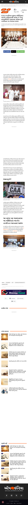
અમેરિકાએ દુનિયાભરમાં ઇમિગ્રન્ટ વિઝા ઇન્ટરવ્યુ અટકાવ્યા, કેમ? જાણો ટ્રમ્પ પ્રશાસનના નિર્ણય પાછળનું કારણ (18, 389)
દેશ (8, 9)
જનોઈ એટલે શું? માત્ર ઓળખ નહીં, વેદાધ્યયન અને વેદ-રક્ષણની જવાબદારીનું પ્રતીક (18, 334)
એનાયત (9, 79)
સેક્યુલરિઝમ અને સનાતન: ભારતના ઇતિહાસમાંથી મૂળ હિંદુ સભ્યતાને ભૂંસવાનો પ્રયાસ (17, 380)
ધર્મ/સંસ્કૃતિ (3, 460)
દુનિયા (4, 9)
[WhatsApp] (21, 496)
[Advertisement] (14, 141)
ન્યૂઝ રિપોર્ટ (6, 4)
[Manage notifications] (3, 502)
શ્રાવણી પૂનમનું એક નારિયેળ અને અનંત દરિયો (17, 361)
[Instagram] (12, 496)
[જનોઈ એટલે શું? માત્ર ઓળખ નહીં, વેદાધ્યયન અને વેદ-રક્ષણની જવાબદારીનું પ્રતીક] (4, 337)
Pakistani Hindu (4, 284)
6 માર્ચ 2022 (15, 231)
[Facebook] (7, 496)
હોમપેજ (2, 4)
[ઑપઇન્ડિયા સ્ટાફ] (21, 11)
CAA (12, 282)
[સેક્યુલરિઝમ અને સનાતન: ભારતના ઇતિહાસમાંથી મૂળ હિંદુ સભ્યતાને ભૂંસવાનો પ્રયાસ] (4, 382)
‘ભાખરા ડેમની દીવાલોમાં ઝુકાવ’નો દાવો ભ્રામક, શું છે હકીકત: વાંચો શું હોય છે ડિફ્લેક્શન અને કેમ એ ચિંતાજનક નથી (16, 344)
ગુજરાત (3, 468)
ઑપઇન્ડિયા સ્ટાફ (24, 11)
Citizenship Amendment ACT (20, 282)
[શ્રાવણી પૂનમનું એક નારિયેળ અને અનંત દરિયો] (4, 364)
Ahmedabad (8, 282)
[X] (16, 496)
